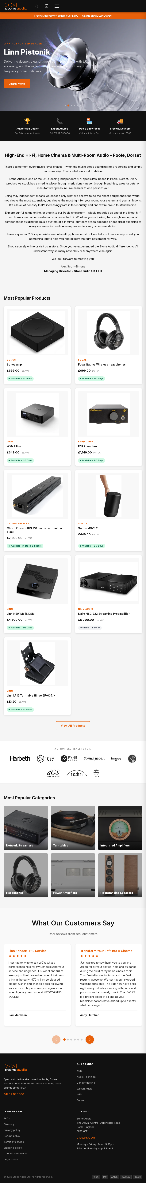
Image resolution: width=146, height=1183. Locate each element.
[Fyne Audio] (69, 759)
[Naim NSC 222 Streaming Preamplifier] (108, 581)
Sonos (80, 1100)
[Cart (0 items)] (46, 6)
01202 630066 (14, 1094)
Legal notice (11, 1159)
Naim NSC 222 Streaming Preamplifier (104, 613)
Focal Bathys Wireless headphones (102, 364)
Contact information (16, 1153)
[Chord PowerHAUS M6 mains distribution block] (37, 496)
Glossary (9, 1124)
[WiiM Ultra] (37, 414)
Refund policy (12, 1135)
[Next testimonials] (90, 1039)
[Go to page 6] (82, 1039)
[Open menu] (56, 6)
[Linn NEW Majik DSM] (37, 581)
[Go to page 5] (78, 1039)
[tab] (65, 105)
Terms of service (14, 1141)
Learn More (17, 83)
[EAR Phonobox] (108, 414)
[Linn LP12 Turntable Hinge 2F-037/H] (37, 663)
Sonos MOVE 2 (88, 528)
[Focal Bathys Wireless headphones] (108, 332)
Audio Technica (86, 1076)
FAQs (7, 1118)
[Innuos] (116, 759)
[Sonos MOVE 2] (108, 496)
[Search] (36, 6)
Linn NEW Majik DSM (21, 613)
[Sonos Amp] (37, 332)
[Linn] (96, 773)
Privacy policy (12, 1129)
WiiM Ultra (14, 446)
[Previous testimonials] (56, 1039)
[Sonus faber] (94, 759)
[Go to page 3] (71, 1039)
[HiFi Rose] (45, 759)
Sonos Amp (14, 364)
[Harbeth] (20, 759)
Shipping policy (13, 1147)
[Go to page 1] (64, 1039)
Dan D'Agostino (86, 1082)
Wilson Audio (84, 1088)
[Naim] (76, 773)
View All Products (73, 725)
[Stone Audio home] (16, 6)
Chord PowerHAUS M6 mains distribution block (34, 530)
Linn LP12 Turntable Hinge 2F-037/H (31, 695)
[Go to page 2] (68, 1039)
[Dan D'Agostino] (132, 759)
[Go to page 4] (75, 1039)
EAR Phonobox (87, 446)
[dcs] (53, 773)
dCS (79, 1070)
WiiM (80, 1094)
